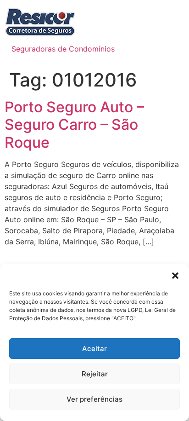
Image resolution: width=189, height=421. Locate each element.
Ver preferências (94, 399)
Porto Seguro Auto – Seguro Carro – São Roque (74, 124)
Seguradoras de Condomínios (63, 48)
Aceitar (94, 348)
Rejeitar (95, 373)
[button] (175, 275)
